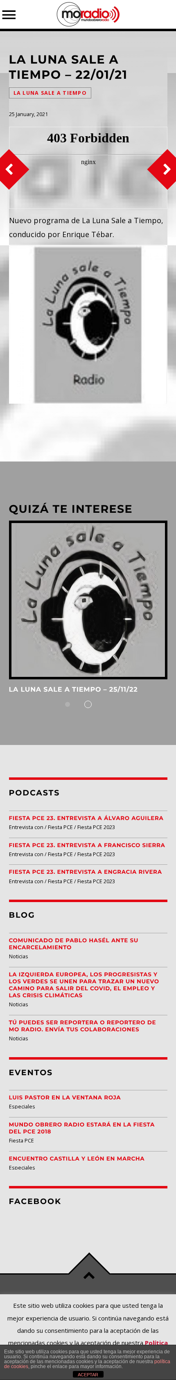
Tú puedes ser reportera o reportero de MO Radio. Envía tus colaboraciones (82, 1026)
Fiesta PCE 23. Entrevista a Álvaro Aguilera (86, 818)
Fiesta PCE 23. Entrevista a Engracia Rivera (85, 872)
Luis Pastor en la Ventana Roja (65, 1097)
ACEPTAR (88, 1374)
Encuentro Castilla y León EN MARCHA (77, 1159)
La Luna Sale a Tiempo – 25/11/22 (73, 690)
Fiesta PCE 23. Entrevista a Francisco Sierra (87, 845)
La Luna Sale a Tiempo (50, 92)
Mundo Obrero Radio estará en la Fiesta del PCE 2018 (82, 1128)
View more (88, 600)
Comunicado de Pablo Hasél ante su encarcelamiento (74, 944)
